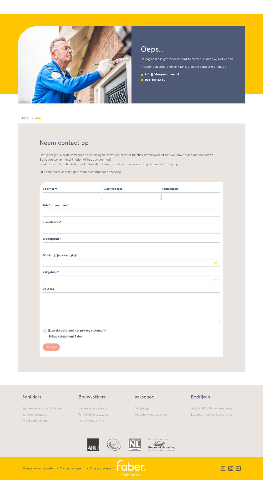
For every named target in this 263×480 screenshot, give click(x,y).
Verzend (51, 347)
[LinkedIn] (238, 468)
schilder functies (132, 155)
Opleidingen (143, 408)
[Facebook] (223, 468)
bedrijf (187, 155)
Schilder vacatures (34, 414)
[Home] (131, 468)
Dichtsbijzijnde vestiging (60, 255)
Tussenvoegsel (112, 189)
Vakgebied (51, 272)
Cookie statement (72, 468)
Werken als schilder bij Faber (41, 408)
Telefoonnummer (56, 205)
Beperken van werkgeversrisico (212, 414)
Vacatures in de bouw (93, 408)
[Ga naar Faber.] (25, 118)
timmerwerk (152, 155)
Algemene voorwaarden (38, 468)
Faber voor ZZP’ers (35, 420)
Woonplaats (52, 239)
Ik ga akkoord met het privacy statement (77, 330)
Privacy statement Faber (66, 336)
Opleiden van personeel (151, 414)
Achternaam (170, 189)
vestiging (115, 172)
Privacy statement (102, 468)
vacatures (112, 155)
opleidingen (97, 155)
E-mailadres (52, 222)
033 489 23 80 (155, 80)
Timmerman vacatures (94, 414)
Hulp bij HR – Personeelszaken (211, 408)
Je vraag (48, 289)
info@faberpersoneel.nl (162, 74)
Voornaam (50, 189)
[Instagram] (230, 468)
